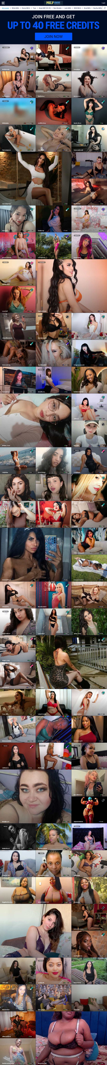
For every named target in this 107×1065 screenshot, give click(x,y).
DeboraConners (78, 929)
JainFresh (5, 956)
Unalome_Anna (78, 499)
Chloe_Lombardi (79, 553)
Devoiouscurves (79, 580)
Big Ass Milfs (97, 8)
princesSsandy (6, 257)
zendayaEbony (78, 956)
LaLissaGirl (41, 633)
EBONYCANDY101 (43, 902)
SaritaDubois (6, 284)
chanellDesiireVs (7, 338)
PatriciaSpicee (6, 150)
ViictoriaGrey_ (6, 365)
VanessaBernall (78, 150)
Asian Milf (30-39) (45, 8)
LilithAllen (41, 687)
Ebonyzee (77, 902)
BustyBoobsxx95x (43, 875)
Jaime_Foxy (77, 633)
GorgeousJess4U (79, 365)
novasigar (41, 741)
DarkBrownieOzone (8, 1063)
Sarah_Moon (77, 123)
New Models (58, 8)
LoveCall (5, 311)
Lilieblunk (76, 1009)
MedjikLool (5, 821)
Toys (34, 8)
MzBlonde (41, 768)
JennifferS (41, 150)
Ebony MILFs (26, 8)
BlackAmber (6, 1009)
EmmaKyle (77, 69)
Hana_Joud (77, 230)
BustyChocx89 (42, 1063)
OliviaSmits (5, 499)
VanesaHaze (6, 96)
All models (5, 8)
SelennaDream (6, 580)
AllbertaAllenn (6, 1036)
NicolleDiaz (77, 204)
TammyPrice (6, 392)
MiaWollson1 (6, 848)
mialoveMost (6, 633)
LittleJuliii (5, 983)
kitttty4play (5, 123)
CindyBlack (77, 472)
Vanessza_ (41, 69)
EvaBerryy (41, 230)
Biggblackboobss (7, 902)
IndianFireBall (42, 714)
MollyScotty (5, 69)
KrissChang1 (42, 472)
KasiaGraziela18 (78, 177)
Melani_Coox (6, 445)
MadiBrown (77, 338)
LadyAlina (5, 472)
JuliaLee (76, 418)
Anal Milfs (87, 8)
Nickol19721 (77, 983)
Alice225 (5, 230)
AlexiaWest (5, 687)
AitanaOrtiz (5, 607)
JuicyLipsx (77, 768)
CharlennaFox (78, 607)
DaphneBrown (42, 311)
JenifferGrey (42, 123)
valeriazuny (77, 848)
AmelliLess (41, 392)
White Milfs (15, 8)
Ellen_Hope (41, 1009)
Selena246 (5, 526)
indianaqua (77, 875)
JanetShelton (78, 714)
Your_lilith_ (5, 714)
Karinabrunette (42, 338)
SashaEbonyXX (78, 741)
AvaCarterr (41, 96)
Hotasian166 (6, 875)
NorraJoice (77, 96)
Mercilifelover (78, 795)
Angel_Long (5, 660)
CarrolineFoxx (6, 204)
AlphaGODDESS (78, 821)
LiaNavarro (5, 768)
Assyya (76, 526)
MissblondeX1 (42, 607)
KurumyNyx (77, 257)
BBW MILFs (77, 8)
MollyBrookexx (42, 848)
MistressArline (6, 741)
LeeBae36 (41, 983)
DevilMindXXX (42, 365)
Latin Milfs (67, 8)
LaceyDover (41, 257)
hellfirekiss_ (41, 499)
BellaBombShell (78, 392)
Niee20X (76, 445)
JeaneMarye (41, 526)
